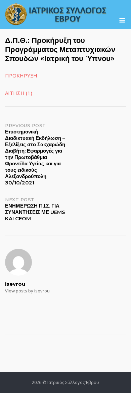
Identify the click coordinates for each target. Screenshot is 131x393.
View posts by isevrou (27, 291)
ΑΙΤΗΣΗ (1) (18, 93)
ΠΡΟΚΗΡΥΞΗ (21, 75)
